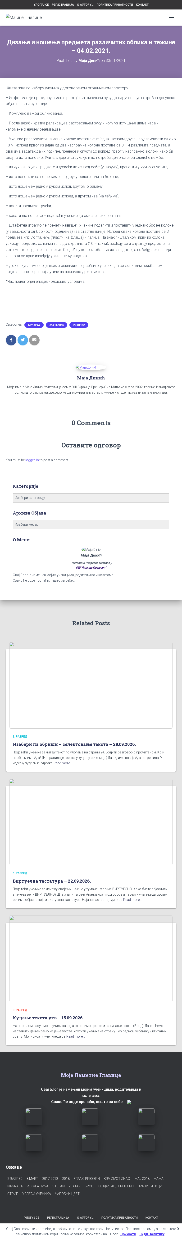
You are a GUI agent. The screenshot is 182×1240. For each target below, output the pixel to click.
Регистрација (63, 4)
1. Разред (34, 325)
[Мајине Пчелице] (26, 17)
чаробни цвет (67, 1194)
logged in (32, 460)
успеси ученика (36, 1194)
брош (89, 1186)
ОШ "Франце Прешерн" (91, 567)
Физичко (79, 325)
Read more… (63, 763)
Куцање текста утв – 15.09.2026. (48, 1018)
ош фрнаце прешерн (116, 1186)
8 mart (32, 1179)
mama (159, 1179)
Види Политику (152, 1234)
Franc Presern (87, 1179)
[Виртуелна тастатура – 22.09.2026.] (91, 822)
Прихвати (128, 1234)
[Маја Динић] (86, 367)
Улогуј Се (41, 4)
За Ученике (56, 325)
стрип (12, 1194)
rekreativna (37, 1186)
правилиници (150, 1186)
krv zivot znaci (117, 1179)
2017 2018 (50, 1179)
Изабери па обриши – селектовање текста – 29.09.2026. (74, 744)
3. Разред (20, 736)
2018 (66, 1179)
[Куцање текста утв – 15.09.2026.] (91, 958)
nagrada (15, 1186)
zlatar (75, 1186)
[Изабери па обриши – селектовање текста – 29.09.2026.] (91, 685)
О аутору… (85, 4)
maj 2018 (142, 1179)
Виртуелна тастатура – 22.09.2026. (52, 881)
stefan (58, 1186)
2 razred (15, 1179)
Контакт (142, 4)
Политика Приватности (115, 4)
